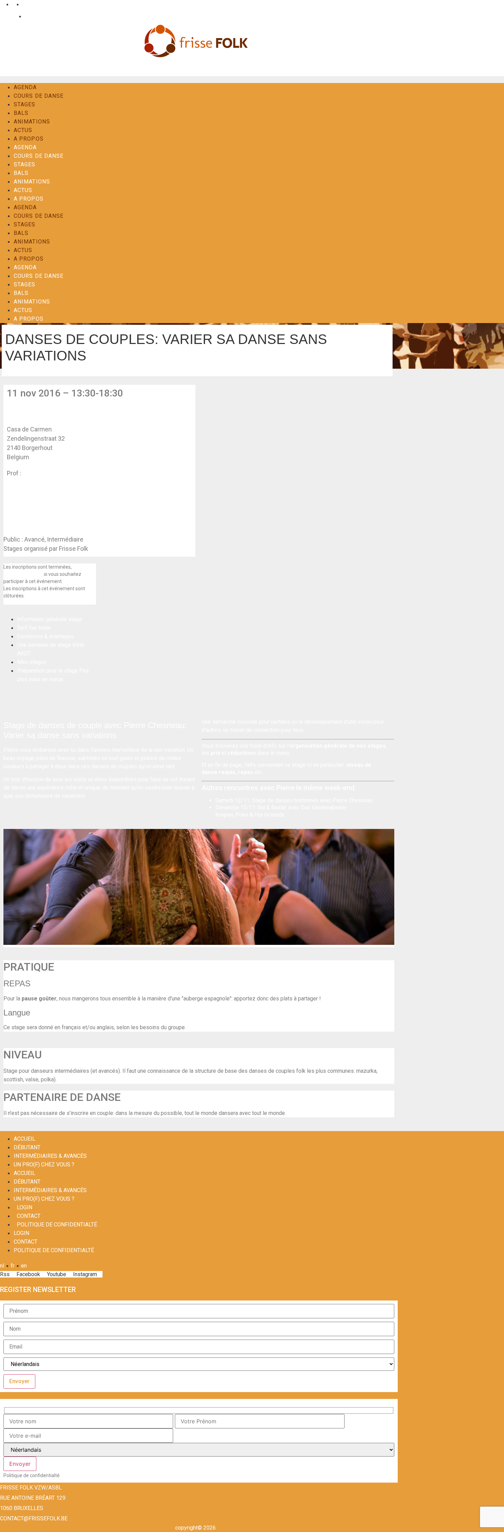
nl (2, 4)
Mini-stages (31, 662)
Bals (21, 113)
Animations (32, 121)
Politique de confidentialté (57, 1224)
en (24, 4)
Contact (32, 16)
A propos (29, 138)
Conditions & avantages (45, 636)
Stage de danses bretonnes (285, 800)
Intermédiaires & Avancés (50, 1156)
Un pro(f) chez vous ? (44, 1164)
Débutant (27, 1147)
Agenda (25, 87)
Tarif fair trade (34, 628)
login (24, 1207)
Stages (25, 104)
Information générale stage (49, 619)
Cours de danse (38, 96)
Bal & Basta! (272, 807)
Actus (23, 130)
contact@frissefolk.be (34, 1518)
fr (12, 4)
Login (10, 16)
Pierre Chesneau (45, 473)
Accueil (24, 1139)
